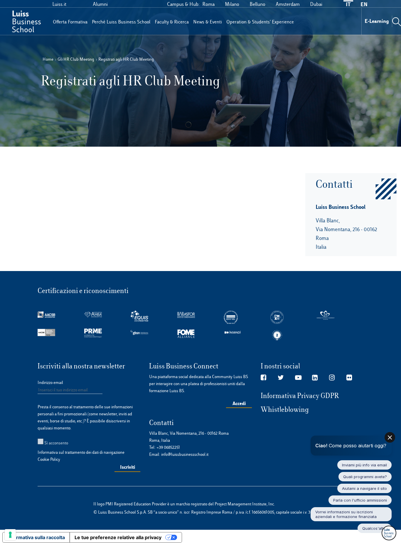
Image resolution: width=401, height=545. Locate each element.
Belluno (257, 4)
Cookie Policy (49, 459)
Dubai (316, 4)
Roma (208, 4)
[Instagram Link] (332, 378)
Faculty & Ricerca (172, 22)
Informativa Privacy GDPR (300, 395)
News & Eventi (207, 22)
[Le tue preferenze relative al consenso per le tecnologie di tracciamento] (10, 534)
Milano (232, 4)
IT (348, 4)
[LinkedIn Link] (315, 378)
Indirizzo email (50, 382)
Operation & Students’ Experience (260, 22)
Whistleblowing (285, 409)
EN (364, 4)
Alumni (100, 4)
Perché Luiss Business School (121, 22)
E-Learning (377, 21)
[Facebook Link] (263, 378)
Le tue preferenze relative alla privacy (118, 537)
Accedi (239, 403)
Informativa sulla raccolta (36, 537)
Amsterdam (288, 4)
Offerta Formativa (70, 22)
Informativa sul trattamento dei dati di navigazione (81, 452)
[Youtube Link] (298, 378)
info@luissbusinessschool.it (184, 454)
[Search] (396, 21)
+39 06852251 (168, 447)
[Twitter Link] (281, 378)
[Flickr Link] (349, 378)
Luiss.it (59, 4)
